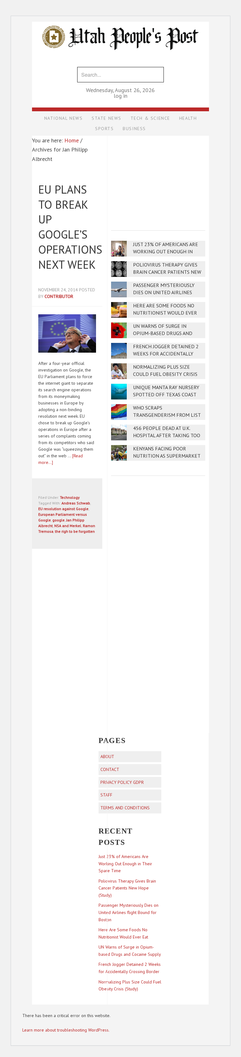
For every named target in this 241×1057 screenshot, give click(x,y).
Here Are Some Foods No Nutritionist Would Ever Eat (165, 312)
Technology (70, 497)
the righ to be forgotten (75, 531)
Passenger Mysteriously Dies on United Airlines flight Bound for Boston (165, 292)
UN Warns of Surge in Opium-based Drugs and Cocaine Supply (162, 333)
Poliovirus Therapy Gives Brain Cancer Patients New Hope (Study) (167, 272)
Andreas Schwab (76, 503)
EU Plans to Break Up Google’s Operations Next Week (70, 227)
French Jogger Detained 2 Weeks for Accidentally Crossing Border (166, 353)
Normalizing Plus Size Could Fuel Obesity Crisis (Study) (165, 374)
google (58, 520)
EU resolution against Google (63, 508)
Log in (120, 95)
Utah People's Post (120, 21)
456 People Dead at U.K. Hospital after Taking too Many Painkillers (166, 435)
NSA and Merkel (67, 525)
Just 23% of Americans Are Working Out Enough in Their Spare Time (165, 251)
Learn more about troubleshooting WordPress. (66, 1030)
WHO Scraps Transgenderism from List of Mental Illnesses (167, 415)
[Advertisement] (158, 179)
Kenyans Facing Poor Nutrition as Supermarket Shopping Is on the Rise (166, 455)
